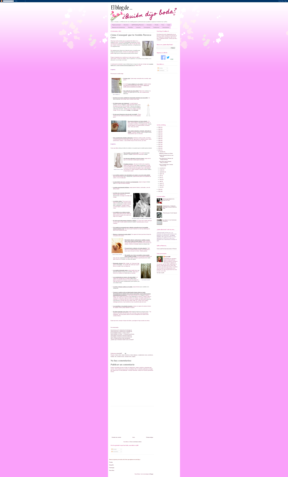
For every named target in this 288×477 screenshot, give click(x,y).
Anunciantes (166, 27)
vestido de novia (120, 356)
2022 (159, 135)
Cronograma (147, 27)
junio (161, 177)
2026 (159, 127)
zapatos (133, 356)
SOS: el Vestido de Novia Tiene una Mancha (120, 338)
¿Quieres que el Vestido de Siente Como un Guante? (122, 339)
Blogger (151, 474)
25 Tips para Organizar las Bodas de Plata (168, 199)
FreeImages (111, 467)
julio (161, 175)
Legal (168, 24)
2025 (159, 129)
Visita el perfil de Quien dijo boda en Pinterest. (167, 248)
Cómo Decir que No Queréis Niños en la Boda (165, 162)
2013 (159, 189)
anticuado (136, 110)
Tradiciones (156, 27)
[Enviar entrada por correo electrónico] (125, 353)
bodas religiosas (133, 355)
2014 (159, 150)
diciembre (162, 151)
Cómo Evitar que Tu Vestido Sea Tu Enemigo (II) (121, 331)
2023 (159, 133)
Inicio (133, 437)
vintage (128, 110)
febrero (161, 185)
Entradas (114, 449)
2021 (159, 136)
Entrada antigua (149, 437)
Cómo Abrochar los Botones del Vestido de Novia (166, 159)
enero (161, 187)
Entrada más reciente (116, 437)
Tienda (156, 24)
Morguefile (111, 465)
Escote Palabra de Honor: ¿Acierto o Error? (120, 332)
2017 (159, 144)
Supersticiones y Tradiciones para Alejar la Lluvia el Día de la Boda (170, 207)
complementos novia (142, 355)
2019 (159, 140)
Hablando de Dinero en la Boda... (166, 153)
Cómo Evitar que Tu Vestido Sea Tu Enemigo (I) (121, 330)
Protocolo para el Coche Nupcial (170, 213)
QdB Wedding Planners (138, 24)
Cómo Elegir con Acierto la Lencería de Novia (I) (121, 335)
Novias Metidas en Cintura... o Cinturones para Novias (122, 334)
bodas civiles (118, 355)
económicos (150, 355)
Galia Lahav (127, 273)
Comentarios (115, 451)
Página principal (116, 24)
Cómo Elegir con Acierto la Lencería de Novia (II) (121, 337)
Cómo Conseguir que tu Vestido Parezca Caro (166, 165)
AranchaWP (119, 353)
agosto (161, 173)
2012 (159, 191)
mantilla (112, 356)
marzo (161, 183)
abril (161, 181)
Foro (163, 24)
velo (115, 356)
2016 (159, 146)
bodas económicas (126, 355)
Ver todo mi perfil (160, 272)
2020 (159, 138)
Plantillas (130, 27)
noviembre (162, 168)
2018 (159, 142)
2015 (159, 148)
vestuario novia (128, 356)
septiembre (162, 171)
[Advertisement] (132, 420)
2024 (159, 131)
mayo (161, 179)
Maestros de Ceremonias (118, 27)
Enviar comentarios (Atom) (135, 441)
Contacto (149, 24)
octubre (161, 170)
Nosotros (126, 24)
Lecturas (138, 27)
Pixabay (111, 462)
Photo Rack (111, 470)
